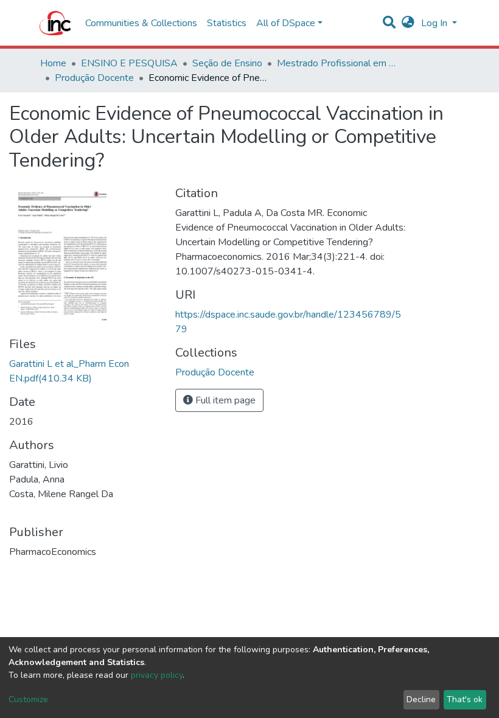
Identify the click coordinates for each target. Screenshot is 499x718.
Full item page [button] (224, 400)
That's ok (465, 699)
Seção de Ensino (227, 63)
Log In (435, 23)
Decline (421, 699)
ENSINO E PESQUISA (129, 63)
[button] (408, 23)
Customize (28, 699)
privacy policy (157, 675)
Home (53, 63)
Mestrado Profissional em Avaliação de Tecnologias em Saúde (338, 63)
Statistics (226, 23)
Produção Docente (94, 78)
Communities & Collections (141, 23)
